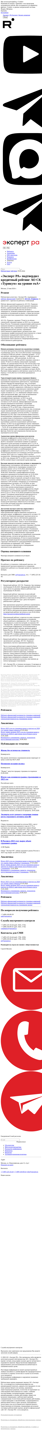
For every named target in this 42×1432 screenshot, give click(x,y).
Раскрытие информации (13, 1149)
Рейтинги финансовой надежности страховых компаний (20, 715)
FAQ (8, 264)
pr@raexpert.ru (20, 575)
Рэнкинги (10, 257)
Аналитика (11, 253)
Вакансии (8, 1152)
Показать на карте (7, 1165)
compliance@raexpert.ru (9, 928)
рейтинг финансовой (8, 299)
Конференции (12, 259)
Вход (5, 17)
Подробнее (4, 12)
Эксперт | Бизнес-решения (21, 15)
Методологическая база (13, 1147)
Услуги (9, 262)
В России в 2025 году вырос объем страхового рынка (16, 842)
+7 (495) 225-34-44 (7, 1172)
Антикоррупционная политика (16, 1154)
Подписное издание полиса (13, 764)
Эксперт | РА (7, 15)
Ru (8, 248)
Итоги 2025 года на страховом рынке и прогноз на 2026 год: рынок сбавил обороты (20, 729)
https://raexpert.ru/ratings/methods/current (16, 614)
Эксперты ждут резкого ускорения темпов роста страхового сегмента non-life (19, 815)
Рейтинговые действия (9, 271)
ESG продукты (12, 255)
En (4, 248)
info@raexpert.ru (32, 1172)
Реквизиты (8, 1151)
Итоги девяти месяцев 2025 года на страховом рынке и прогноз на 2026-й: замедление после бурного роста (20, 733)
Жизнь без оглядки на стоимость (15, 750)
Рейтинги (10, 251)
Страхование (24, 863)
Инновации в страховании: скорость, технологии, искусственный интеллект (18, 738)
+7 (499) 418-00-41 (20, 1172)
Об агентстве (9, 1145)
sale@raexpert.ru (6, 916)
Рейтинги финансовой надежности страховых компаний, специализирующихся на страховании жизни (21, 718)
